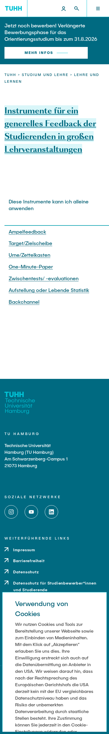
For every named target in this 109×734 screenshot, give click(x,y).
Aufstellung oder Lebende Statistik (49, 290)
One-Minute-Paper (31, 266)
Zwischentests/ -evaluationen (44, 278)
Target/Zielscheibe (30, 243)
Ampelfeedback (27, 232)
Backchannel (24, 302)
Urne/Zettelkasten (29, 255)
